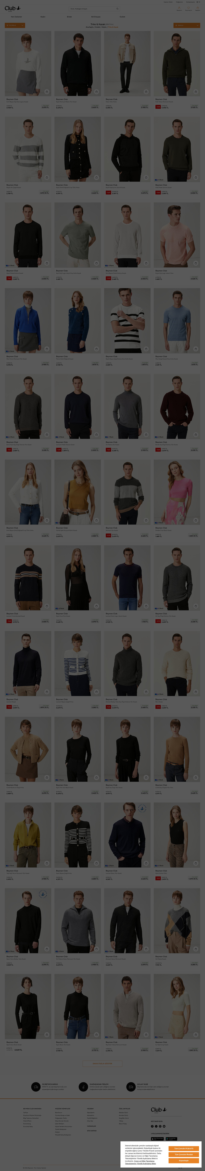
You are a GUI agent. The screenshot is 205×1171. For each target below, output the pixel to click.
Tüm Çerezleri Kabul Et (183, 1148)
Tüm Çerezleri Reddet (184, 1154)
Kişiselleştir (184, 1161)
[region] (161, 1154)
